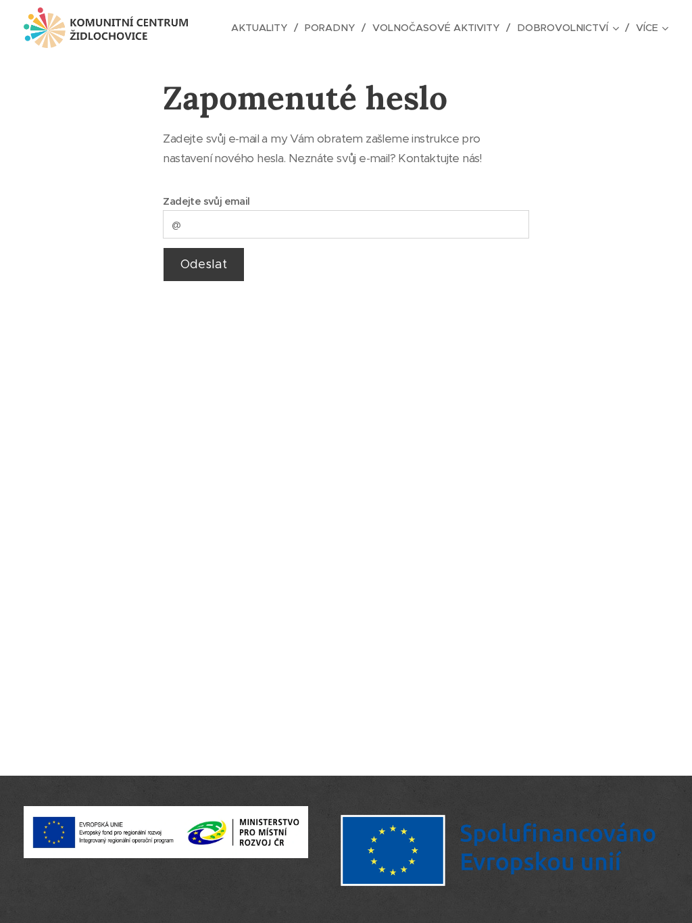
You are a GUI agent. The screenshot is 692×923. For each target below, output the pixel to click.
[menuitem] (263, 28)
